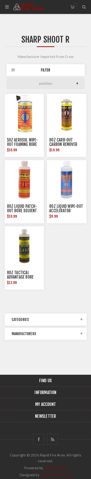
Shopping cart (75, 5)
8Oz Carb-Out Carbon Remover (63, 142)
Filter (45, 70)
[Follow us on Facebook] (38, 439)
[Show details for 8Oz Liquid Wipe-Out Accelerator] (66, 179)
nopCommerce (55, 468)
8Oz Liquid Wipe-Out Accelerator (66, 208)
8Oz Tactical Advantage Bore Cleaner (20, 277)
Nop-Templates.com (55, 475)
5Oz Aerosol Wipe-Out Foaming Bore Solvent (22, 144)
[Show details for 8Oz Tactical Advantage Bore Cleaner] (24, 245)
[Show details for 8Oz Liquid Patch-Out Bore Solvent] (24, 179)
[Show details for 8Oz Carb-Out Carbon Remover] (66, 113)
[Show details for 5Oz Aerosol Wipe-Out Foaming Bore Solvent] (24, 113)
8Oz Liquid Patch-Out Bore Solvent (22, 208)
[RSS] (52, 439)
